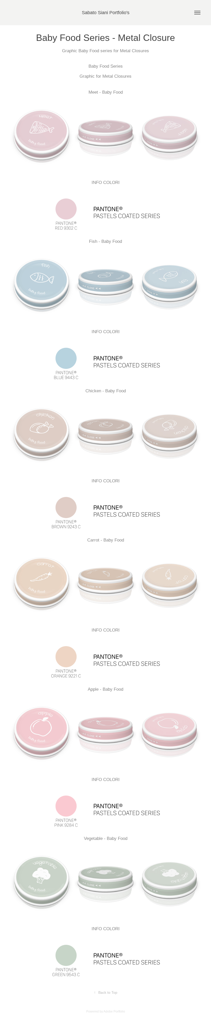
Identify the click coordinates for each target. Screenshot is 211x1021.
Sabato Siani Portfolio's (105, 12)
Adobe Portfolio (114, 1011)
